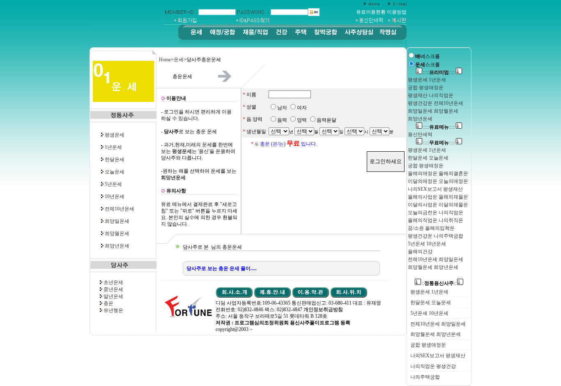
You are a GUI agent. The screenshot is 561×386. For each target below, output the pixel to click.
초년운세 (113, 282)
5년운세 (113, 184)
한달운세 (114, 159)
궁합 (415, 345)
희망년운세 (117, 246)
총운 (108, 303)
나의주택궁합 (425, 377)
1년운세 (113, 147)
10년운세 (114, 196)
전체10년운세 (119, 209)
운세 (179, 59)
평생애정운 (433, 345)
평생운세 (114, 135)
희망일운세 (117, 221)
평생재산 (455, 355)
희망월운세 (117, 233)
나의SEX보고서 (427, 355)
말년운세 (113, 296)
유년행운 (113, 310)
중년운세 (113, 289)
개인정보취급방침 (323, 309)
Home (165, 59)
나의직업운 (422, 366)
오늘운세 (114, 172)
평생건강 (446, 366)
